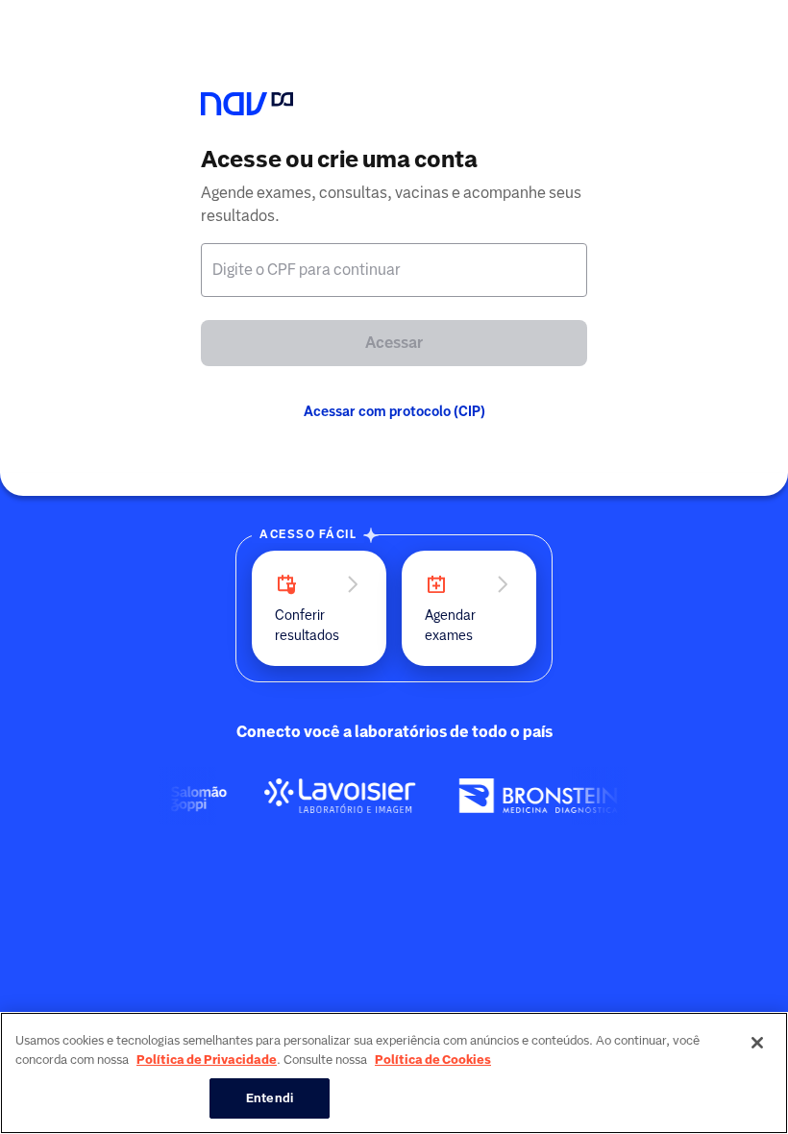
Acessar (394, 342)
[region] (394, 1073)
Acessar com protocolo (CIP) (394, 411)
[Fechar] (757, 1043)
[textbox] (394, 270)
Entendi (269, 1098)
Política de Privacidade (206, 1059)
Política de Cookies (433, 1059)
